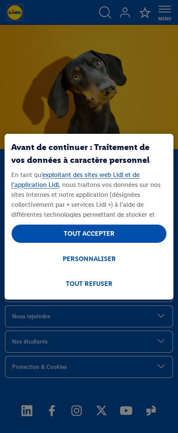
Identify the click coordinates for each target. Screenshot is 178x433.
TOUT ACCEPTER (89, 233)
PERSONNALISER (89, 259)
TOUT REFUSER (89, 284)
